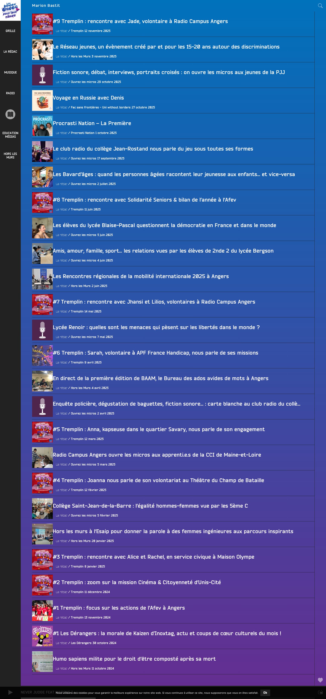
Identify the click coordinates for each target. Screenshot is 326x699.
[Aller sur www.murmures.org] (10, 114)
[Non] (321, 693)
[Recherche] (320, 6)
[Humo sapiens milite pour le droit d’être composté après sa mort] (42, 682)
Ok (265, 692)
